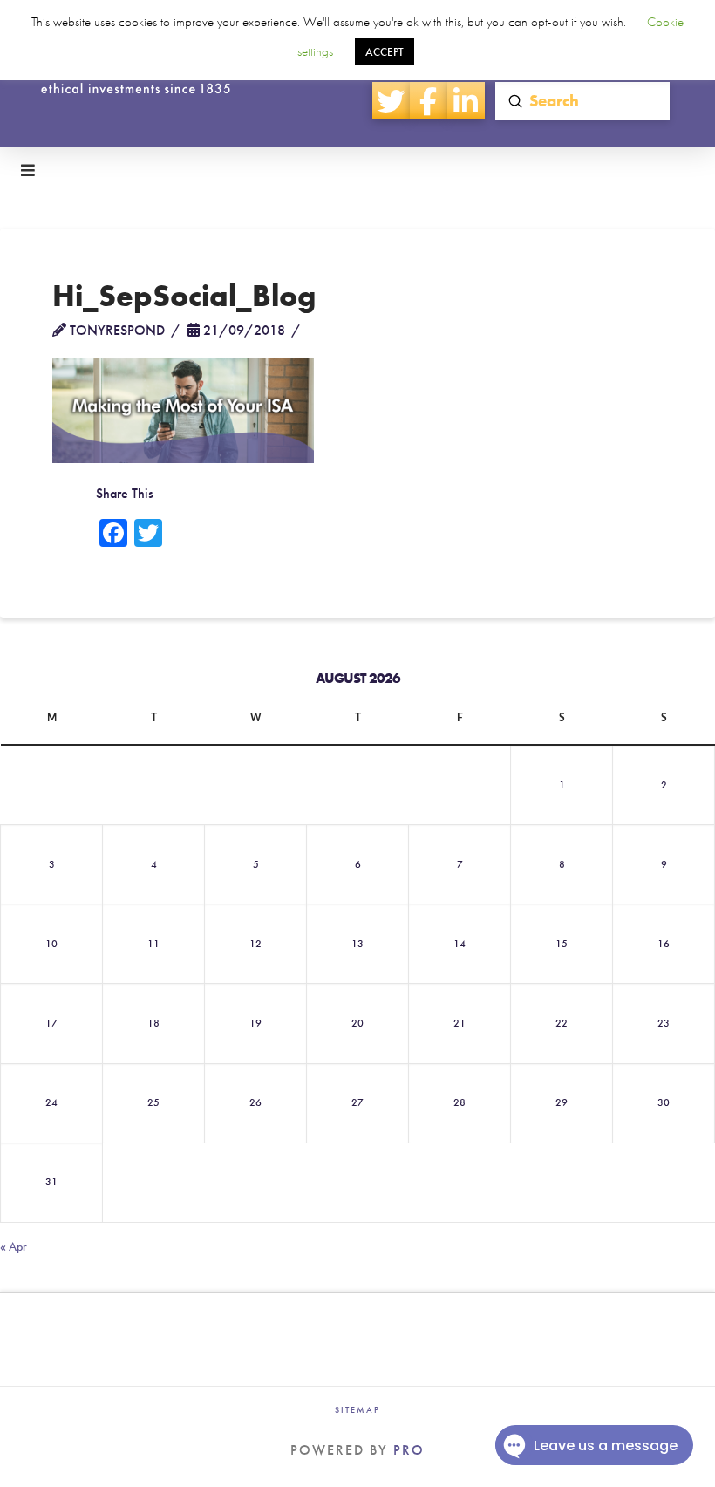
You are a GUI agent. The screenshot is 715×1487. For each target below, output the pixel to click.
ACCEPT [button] (384, 51)
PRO (409, 1450)
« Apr (13, 1246)
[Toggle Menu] (357, 170)
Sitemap (357, 1409)
